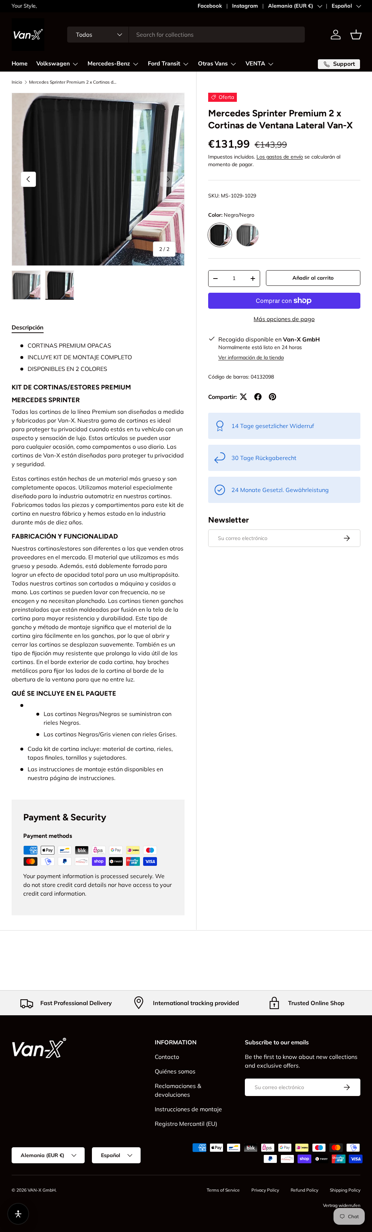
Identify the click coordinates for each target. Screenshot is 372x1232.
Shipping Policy (345, 1190)
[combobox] (186, 35)
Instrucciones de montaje (188, 1109)
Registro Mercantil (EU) (186, 1123)
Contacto (167, 1056)
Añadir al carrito (312, 278)
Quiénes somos (175, 1071)
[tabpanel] (98, 562)
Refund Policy (304, 1190)
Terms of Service (223, 1190)
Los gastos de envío (279, 156)
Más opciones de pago (284, 319)
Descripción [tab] (28, 327)
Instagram (245, 6)
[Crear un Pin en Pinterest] (272, 396)
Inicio (17, 82)
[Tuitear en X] (243, 396)
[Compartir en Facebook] (258, 396)
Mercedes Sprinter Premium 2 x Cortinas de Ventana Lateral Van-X (72, 82)
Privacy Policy (265, 1190)
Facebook (210, 6)
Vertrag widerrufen (341, 1205)
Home (20, 64)
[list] (98, 179)
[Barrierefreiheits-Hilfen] (18, 1214)
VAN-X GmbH (42, 1190)
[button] (356, 35)
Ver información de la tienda (251, 357)
